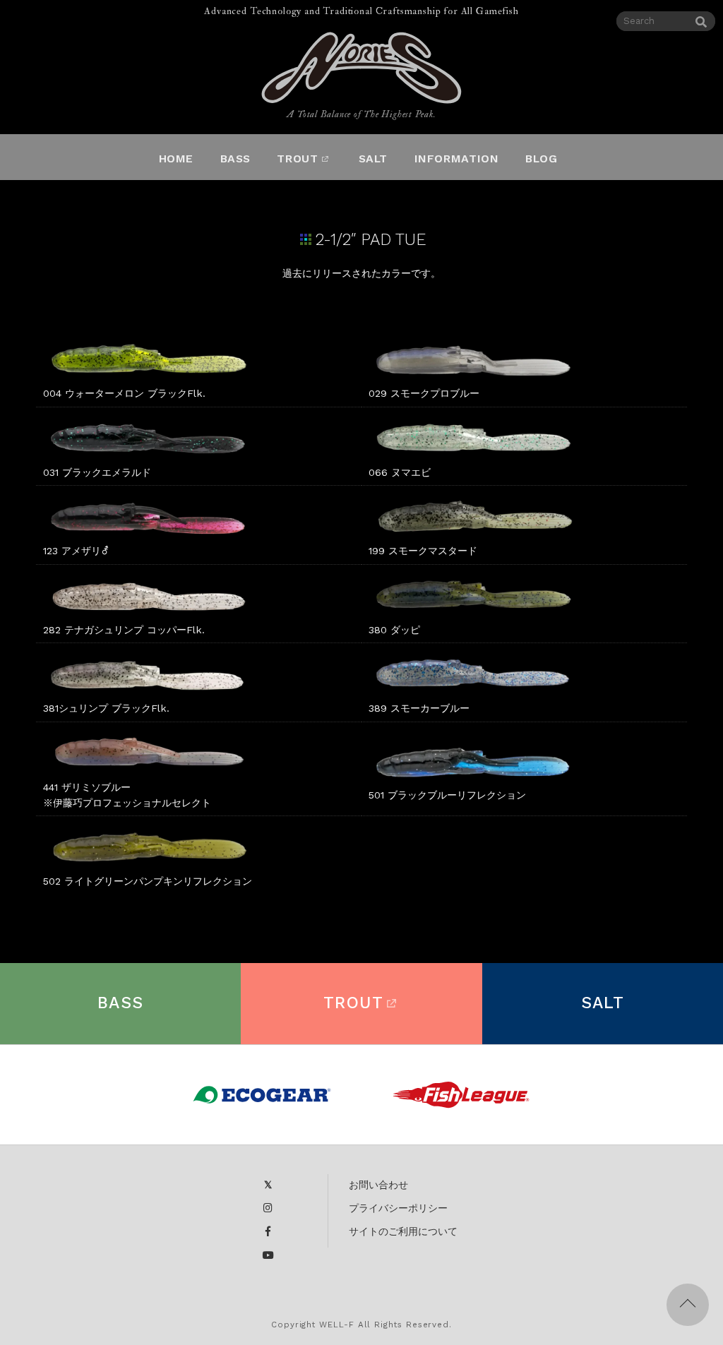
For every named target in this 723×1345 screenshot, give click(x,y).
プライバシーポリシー (398, 1208)
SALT (603, 1002)
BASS (120, 1002)
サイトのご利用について (403, 1231)
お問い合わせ (378, 1184)
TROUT (353, 1002)
